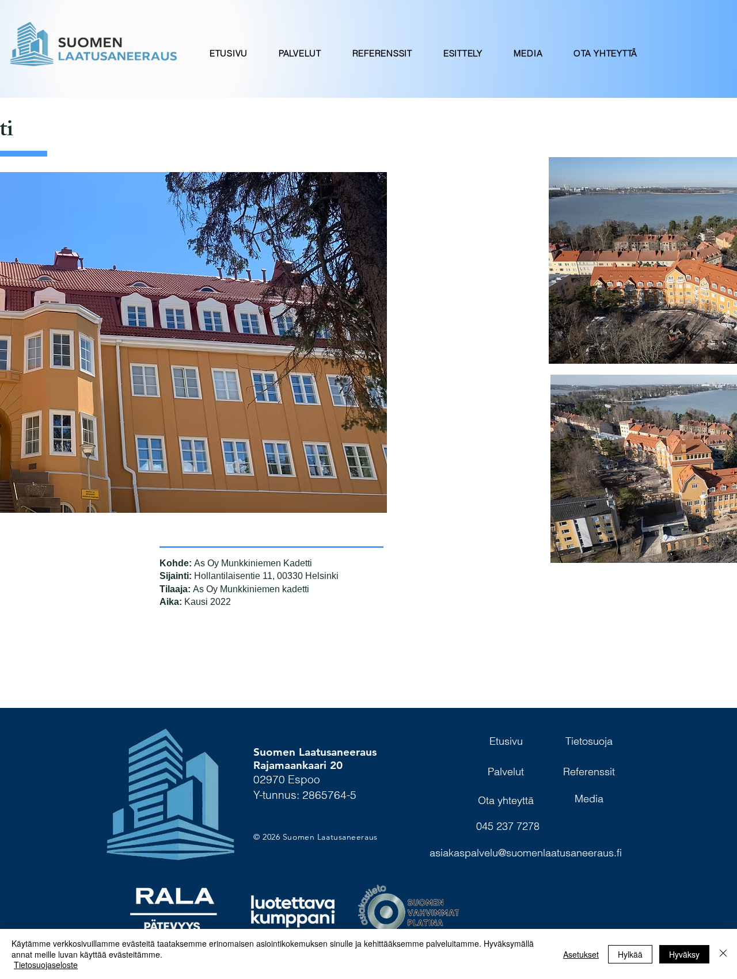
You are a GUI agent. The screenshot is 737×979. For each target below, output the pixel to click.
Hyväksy (684, 954)
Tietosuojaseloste (46, 964)
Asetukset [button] (581, 954)
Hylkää (630, 954)
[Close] (723, 954)
